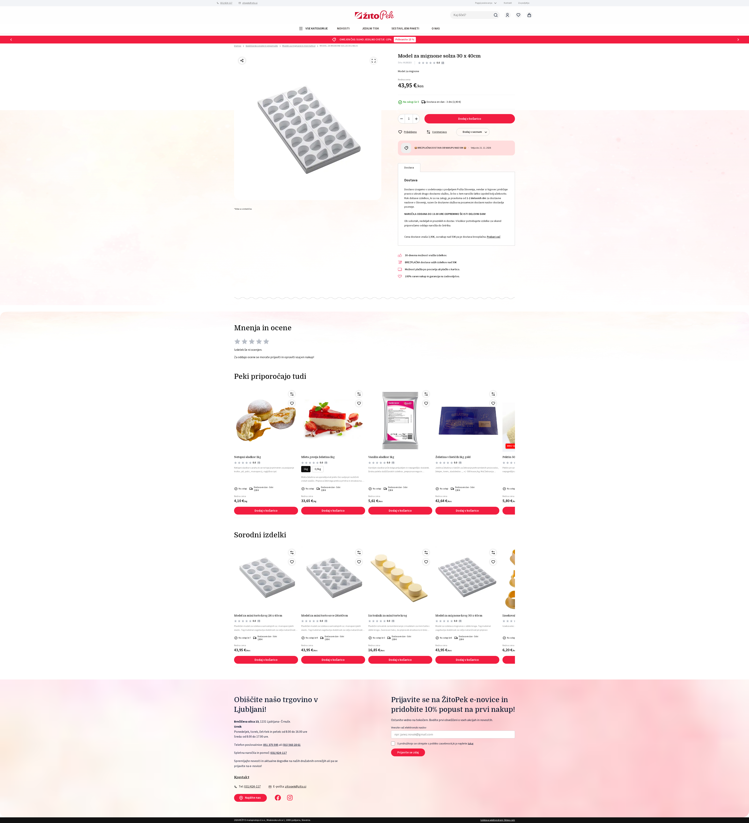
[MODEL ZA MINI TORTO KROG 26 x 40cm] (266, 578)
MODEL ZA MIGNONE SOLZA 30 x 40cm (339, 46)
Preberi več (493, 237)
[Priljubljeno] (292, 403)
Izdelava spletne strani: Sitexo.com (497, 820)
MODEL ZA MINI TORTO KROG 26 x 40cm (258, 615)
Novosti (343, 28)
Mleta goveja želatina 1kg (318, 457)
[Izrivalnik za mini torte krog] (400, 578)
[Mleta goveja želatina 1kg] (333, 420)
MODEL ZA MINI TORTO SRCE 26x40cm (324, 615)
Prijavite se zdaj (408, 752)
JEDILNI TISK (370, 28)
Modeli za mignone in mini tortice (298, 46)
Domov (237, 46)
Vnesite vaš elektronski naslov (408, 728)
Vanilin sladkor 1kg (381, 457)
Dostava (409, 168)
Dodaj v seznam (472, 132)
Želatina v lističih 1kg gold (452, 457)
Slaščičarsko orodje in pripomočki (262, 46)
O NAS (436, 28)
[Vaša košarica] (529, 15)
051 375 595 (270, 745)
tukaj (470, 743)
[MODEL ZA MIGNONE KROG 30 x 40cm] (467, 578)
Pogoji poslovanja (483, 3)
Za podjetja (523, 3)
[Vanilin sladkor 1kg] (400, 420)
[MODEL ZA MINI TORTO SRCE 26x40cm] (333, 578)
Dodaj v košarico (469, 119)
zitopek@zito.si (249, 3)
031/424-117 (226, 3)
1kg (306, 469)
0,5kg (318, 469)
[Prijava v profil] (507, 15)
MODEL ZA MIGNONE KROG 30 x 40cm (458, 615)
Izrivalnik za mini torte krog (387, 615)
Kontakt (508, 3)
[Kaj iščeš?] (496, 15)
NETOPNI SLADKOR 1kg (247, 457)
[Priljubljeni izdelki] (518, 15)
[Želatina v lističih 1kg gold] (467, 420)
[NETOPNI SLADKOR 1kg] (266, 420)
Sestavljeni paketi (405, 28)
